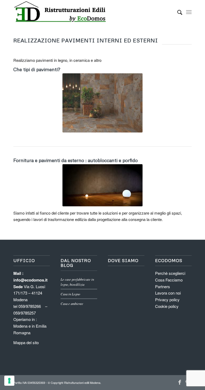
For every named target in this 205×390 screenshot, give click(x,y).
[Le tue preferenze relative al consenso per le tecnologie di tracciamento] (9, 381)
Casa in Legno (70, 294)
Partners (162, 286)
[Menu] (189, 12)
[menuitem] (177, 12)
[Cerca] (177, 12)
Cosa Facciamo (169, 280)
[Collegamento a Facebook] (180, 382)
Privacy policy (167, 299)
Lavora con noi (168, 293)
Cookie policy (167, 306)
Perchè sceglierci (170, 273)
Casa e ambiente (72, 303)
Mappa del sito (26, 342)
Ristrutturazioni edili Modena (82, 382)
